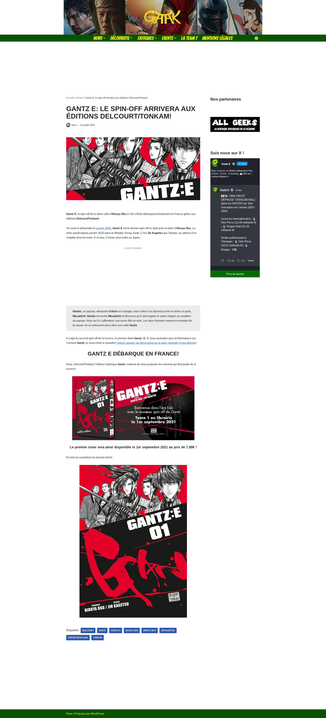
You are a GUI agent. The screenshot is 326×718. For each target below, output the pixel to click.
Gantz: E (115, 630)
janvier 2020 (103, 228)
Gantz (102, 630)
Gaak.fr (224, 190)
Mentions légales (217, 38)
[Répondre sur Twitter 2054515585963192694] (223, 261)
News (80, 97)
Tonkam (97, 637)
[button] (104, 38)
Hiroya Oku (149, 630)
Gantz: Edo (131, 630)
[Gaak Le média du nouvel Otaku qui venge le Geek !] (163, 17)
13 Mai (238, 190)
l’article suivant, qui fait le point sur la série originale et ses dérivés (156, 342)
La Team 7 (189, 38)
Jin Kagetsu (168, 630)
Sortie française (78, 637)
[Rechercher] (256, 38)
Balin (74, 125)
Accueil (70, 97)
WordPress (97, 713)
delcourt (88, 630)
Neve (69, 713)
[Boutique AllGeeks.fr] (235, 140)
